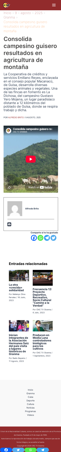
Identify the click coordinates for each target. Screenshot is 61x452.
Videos (30, 415)
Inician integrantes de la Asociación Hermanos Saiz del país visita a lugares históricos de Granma (19, 344)
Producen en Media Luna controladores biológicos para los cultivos (42, 341)
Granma (30, 393)
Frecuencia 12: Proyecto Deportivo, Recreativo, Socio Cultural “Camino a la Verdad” (42, 297)
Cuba (30, 397)
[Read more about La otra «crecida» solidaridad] (19, 275)
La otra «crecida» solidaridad (16, 287)
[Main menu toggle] (54, 5)
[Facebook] (34, 238)
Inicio (30, 390)
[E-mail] (9, 225)
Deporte (30, 400)
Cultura (30, 404)
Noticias (31, 407)
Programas (30, 411)
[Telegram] (47, 238)
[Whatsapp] (40, 238)
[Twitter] (53, 238)
